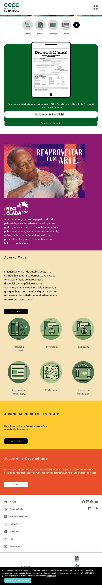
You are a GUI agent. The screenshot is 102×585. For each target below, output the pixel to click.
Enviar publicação (51, 123)
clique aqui (51, 576)
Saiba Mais (15, 311)
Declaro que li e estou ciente (17, 580)
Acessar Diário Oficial (51, 114)
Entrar (16, 485)
